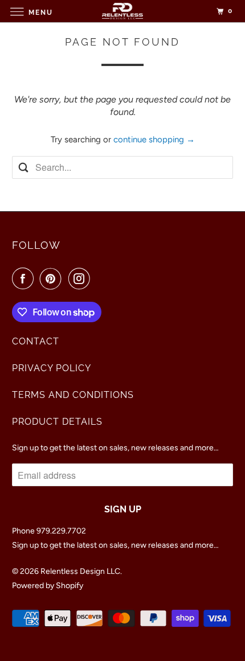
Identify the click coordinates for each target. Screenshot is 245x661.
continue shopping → (154, 139)
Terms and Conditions (73, 394)
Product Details (57, 421)
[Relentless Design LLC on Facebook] (25, 278)
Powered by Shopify (47, 585)
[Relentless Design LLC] (123, 11)
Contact (35, 341)
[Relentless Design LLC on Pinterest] (53, 278)
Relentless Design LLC (80, 571)
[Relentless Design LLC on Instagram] (81, 278)
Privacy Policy (51, 368)
